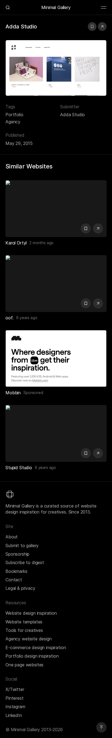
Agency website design (28, 638)
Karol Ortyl (16, 243)
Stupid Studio (18, 467)
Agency (12, 121)
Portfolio (14, 114)
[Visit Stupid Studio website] (98, 453)
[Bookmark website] (92, 26)
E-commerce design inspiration (35, 647)
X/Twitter (14, 689)
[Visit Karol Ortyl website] (98, 228)
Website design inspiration (31, 613)
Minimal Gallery (56, 7)
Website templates (23, 622)
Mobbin (13, 392)
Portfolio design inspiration (32, 656)
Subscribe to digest (24, 562)
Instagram (15, 706)
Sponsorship (17, 554)
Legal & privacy (20, 588)
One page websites (24, 664)
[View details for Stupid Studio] (56, 433)
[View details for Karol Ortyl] (56, 208)
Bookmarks (16, 571)
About (11, 536)
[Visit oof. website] (98, 303)
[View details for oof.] (56, 283)
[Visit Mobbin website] (56, 358)
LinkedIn (13, 715)
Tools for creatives (24, 630)
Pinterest (14, 698)
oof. (9, 317)
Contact (13, 579)
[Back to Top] (101, 727)
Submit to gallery (22, 545)
